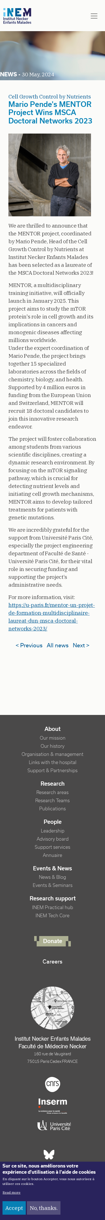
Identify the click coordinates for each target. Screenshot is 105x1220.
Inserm (52, 1106)
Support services (52, 847)
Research (53, 784)
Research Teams (52, 800)
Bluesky (49, 1154)
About (52, 729)
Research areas (52, 792)
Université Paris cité (52, 1125)
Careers (52, 961)
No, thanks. (44, 1208)
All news (58, 645)
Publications (52, 808)
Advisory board (53, 839)
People (53, 822)
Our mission (53, 738)
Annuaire (52, 855)
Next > (81, 645)
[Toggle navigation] (94, 16)
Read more (11, 1192)
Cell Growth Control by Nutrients (49, 96)
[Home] (17, 16)
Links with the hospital (52, 762)
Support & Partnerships (52, 770)
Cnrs (52, 1084)
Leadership (52, 831)
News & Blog (52, 877)
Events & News (52, 868)
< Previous (29, 645)
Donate (52, 941)
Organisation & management (52, 754)
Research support (53, 898)
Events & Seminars (53, 885)
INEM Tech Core (52, 915)
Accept (14, 1208)
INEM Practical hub (52, 907)
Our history (52, 746)
